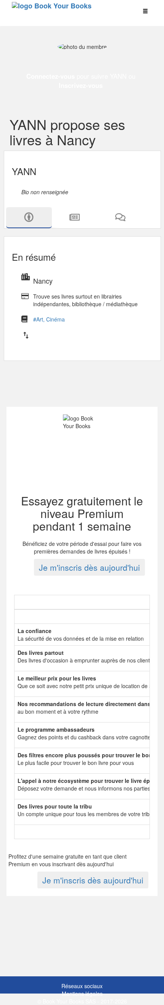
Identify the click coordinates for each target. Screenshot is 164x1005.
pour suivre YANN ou (80, 80)
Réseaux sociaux (82, 986)
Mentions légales (82, 993)
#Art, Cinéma (49, 319)
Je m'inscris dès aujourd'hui (89, 567)
